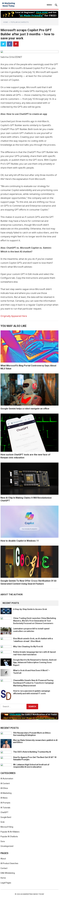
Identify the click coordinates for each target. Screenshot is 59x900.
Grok (3, 822)
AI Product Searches (9, 863)
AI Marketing (6, 793)
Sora (3, 841)
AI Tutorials (5, 808)
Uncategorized (7, 846)
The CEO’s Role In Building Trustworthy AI (32, 752)
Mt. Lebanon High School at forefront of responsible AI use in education (31, 766)
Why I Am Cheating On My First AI (28, 646)
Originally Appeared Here (14, 316)
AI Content (5, 783)
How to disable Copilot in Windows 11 (20, 540)
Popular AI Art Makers (10, 832)
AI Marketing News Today (32, 894)
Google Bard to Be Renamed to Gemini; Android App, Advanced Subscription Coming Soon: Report (34, 662)
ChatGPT (4, 812)
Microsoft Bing (7, 827)
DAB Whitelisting (8, 873)
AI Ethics (4, 788)
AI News (4, 798)
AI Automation (7, 778)
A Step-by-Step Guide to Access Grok (30, 609)
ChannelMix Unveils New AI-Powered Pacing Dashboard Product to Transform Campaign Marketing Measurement (33, 683)
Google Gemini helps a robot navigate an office (25, 408)
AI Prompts (5, 803)
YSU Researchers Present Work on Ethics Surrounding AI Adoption (32, 734)
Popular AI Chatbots (20, 22)
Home (5, 22)
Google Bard (6, 817)
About (3, 859)
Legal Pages (6, 883)
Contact (4, 868)
